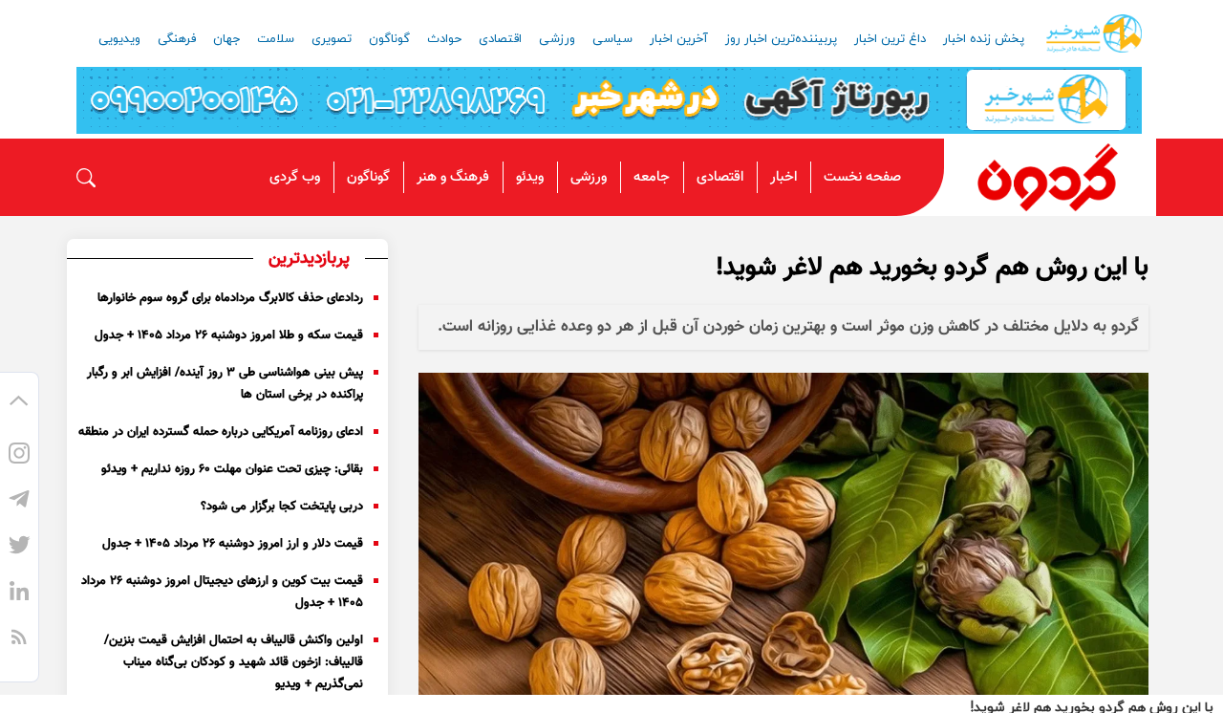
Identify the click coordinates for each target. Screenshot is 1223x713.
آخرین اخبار (679, 39)
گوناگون (389, 39)
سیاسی (612, 39)
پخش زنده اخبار (983, 39)
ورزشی (557, 39)
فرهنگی (177, 39)
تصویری (331, 39)
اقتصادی (500, 39)
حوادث (444, 39)
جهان (226, 39)
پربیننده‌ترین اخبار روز (781, 39)
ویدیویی (119, 39)
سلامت (275, 39)
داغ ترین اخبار (890, 39)
